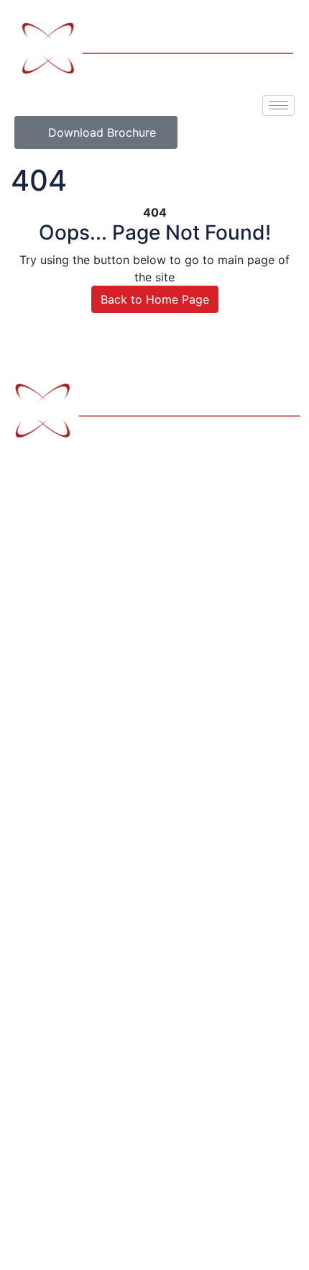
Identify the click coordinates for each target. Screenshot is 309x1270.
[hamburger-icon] (278, 105)
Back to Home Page (155, 299)
